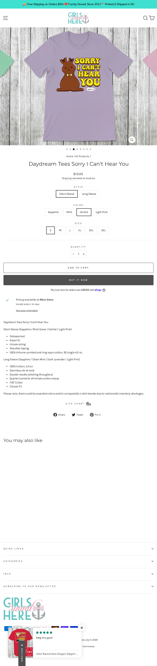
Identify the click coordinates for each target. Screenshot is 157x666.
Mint (69, 212)
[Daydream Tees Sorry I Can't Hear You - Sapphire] (5, 523)
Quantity (78, 247)
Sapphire (53, 212)
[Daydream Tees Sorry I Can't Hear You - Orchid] (15, 523)
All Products (82, 156)
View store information (27, 310)
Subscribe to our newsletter (29, 586)
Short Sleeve (66, 193)
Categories (13, 561)
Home (69, 156)
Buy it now (78, 280)
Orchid (84, 212)
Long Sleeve (89, 193)
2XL (91, 230)
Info (7, 573)
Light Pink (102, 212)
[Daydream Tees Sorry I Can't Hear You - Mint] (10, 523)
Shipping (67, 178)
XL (79, 230)
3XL (103, 230)
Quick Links (13, 548)
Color (78, 205)
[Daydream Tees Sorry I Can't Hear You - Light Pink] (19, 523)
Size (78, 223)
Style (78, 187)
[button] (82, 628)
